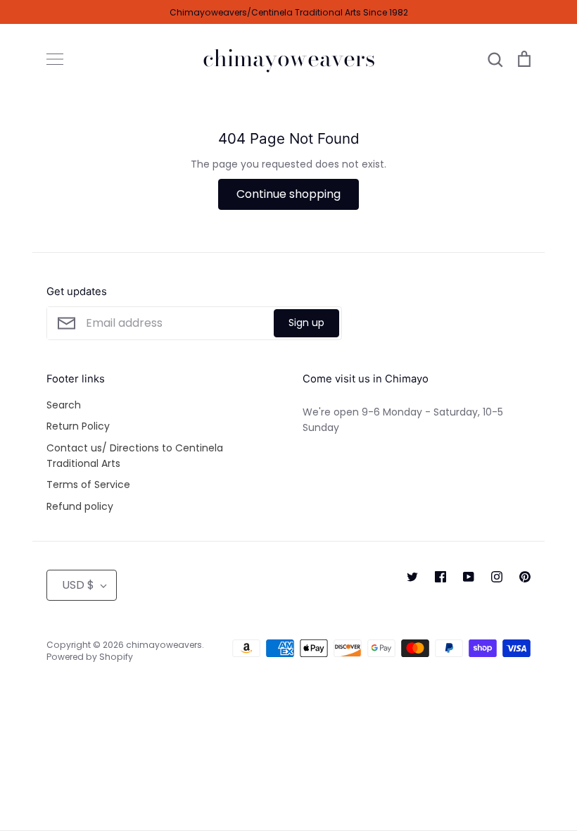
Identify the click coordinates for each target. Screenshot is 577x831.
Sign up (306, 322)
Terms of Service (88, 484)
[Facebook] (440, 577)
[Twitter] (412, 577)
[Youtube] (469, 577)
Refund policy (79, 506)
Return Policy (78, 426)
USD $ (78, 585)
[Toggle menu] (54, 59)
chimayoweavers (289, 58)
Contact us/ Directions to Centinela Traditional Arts (134, 455)
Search (63, 405)
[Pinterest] (525, 577)
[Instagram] (497, 577)
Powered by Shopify (89, 657)
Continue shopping (288, 194)
